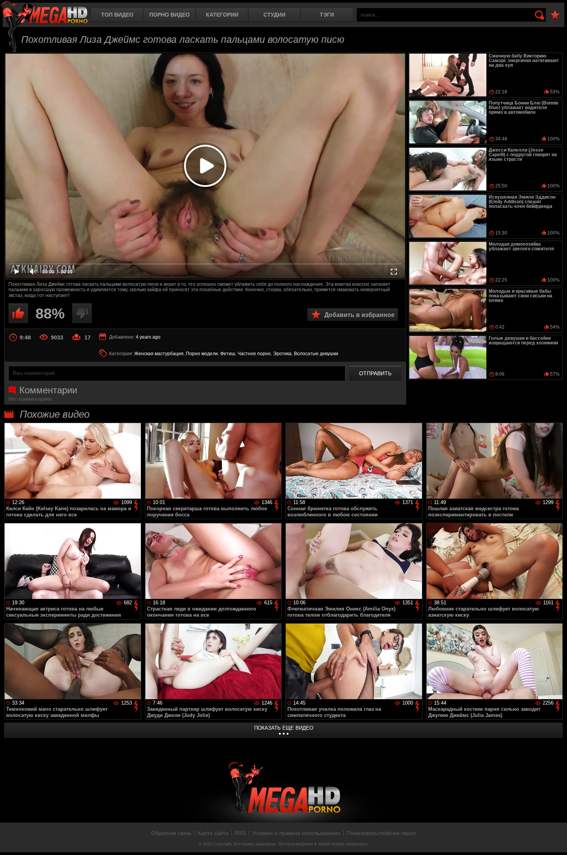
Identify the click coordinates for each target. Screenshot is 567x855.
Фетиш (227, 353)
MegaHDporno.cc (44, 13)
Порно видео (169, 15)
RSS (240, 833)
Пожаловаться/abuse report (381, 833)
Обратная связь (171, 833)
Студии (274, 15)
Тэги (327, 15)
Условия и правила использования (296, 833)
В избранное (555, 15)
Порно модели (202, 353)
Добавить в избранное (359, 315)
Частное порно (254, 353)
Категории (222, 15)
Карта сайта (213, 833)
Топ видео (117, 15)
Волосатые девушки (316, 353)
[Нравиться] (18, 313)
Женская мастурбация (159, 353)
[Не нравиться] (82, 313)
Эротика (282, 353)
